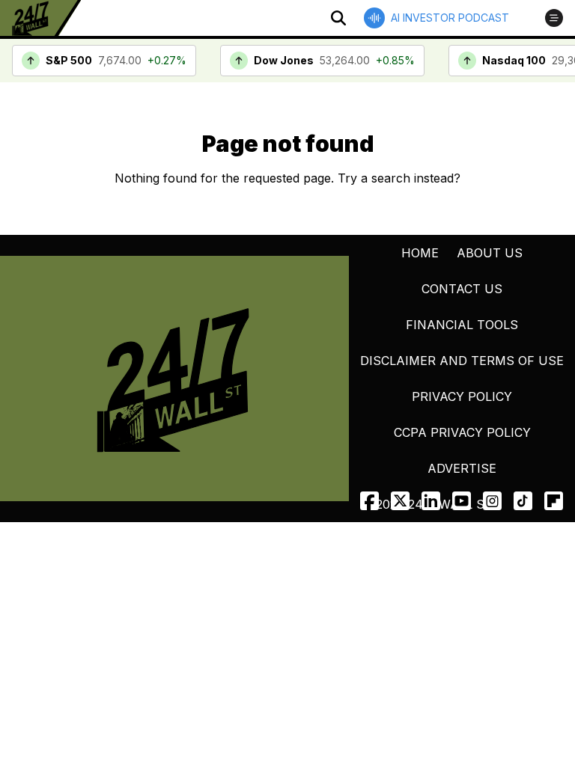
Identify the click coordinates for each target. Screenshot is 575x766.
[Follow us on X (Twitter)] (400, 500)
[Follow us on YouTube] (461, 500)
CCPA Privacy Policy (462, 432)
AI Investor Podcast (450, 17)
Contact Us (462, 288)
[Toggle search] (338, 17)
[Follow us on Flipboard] (553, 500)
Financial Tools (462, 324)
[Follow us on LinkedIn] (431, 500)
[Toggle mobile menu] (554, 18)
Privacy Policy (462, 396)
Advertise (462, 468)
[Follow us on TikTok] (523, 500)
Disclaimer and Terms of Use (462, 360)
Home (420, 252)
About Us (490, 252)
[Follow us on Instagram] (492, 500)
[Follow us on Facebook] (369, 500)
